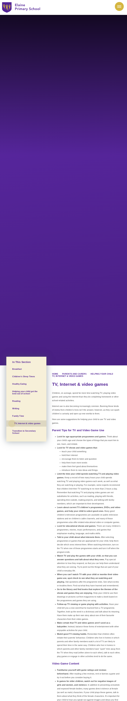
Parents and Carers (74, 374)
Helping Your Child (102, 374)
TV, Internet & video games (67, 376)
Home (55, 374)
